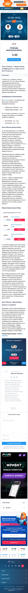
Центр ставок (6, 578)
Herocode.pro (17, 590)
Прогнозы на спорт (12, 11)
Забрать (19, 219)
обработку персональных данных (17, 539)
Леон (5, 100)
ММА (20, 11)
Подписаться (14, 542)
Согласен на (7, 539)
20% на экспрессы (15, 216)
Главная (3, 11)
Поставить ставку (14, 59)
